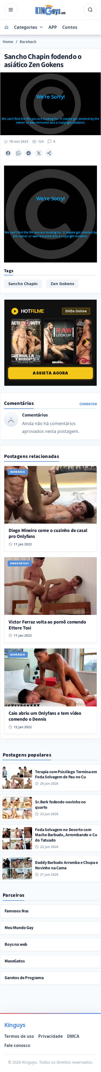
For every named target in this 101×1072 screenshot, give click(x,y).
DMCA (73, 1036)
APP (52, 27)
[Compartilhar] (49, 153)
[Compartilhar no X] (39, 153)
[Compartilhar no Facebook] (8, 153)
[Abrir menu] (10, 9)
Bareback (28, 41)
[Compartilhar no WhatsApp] (18, 153)
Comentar (88, 404)
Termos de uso (19, 1036)
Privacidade (50, 1036)
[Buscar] (90, 9)
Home (8, 41)
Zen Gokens (62, 283)
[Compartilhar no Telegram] (29, 153)
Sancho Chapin (23, 283)
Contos (69, 27)
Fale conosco (17, 1045)
